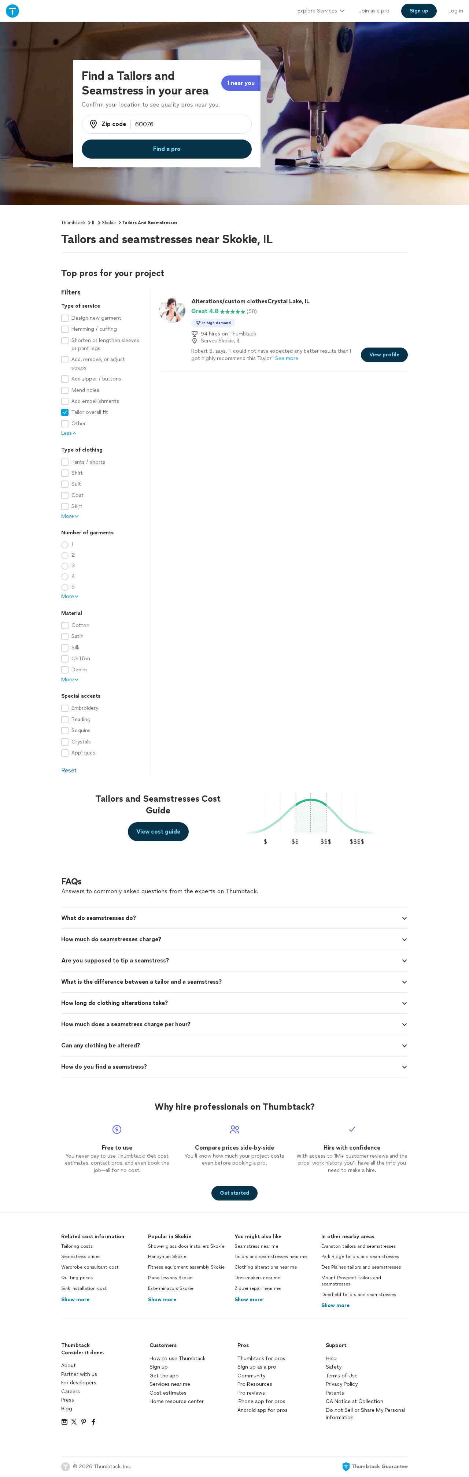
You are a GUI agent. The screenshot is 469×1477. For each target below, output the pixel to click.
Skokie (109, 222)
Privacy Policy (342, 1384)
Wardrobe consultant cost (90, 1267)
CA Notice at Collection (354, 1401)
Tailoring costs (77, 1246)
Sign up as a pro (256, 1367)
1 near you (241, 82)
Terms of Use (342, 1376)
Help (331, 1358)
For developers (78, 1383)
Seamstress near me (256, 1246)
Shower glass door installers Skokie (186, 1246)
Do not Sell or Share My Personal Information (365, 1414)
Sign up (158, 1367)
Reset (69, 770)
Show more (75, 1299)
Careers (70, 1391)
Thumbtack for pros (261, 1358)
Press (67, 1400)
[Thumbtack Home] (12, 11)
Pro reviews (251, 1393)
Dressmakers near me (257, 1277)
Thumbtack (73, 222)
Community (251, 1376)
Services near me (169, 1384)
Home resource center (176, 1401)
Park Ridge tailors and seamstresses (360, 1256)
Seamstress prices (80, 1256)
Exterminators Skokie (170, 1288)
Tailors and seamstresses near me (270, 1256)
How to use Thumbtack (177, 1358)
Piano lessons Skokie (170, 1277)
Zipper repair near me (257, 1288)
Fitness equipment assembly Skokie (186, 1267)
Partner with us (79, 1374)
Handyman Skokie (167, 1256)
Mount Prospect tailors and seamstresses (351, 1281)
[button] (234, 918)
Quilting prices (77, 1277)
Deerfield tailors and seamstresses (358, 1294)
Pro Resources (254, 1384)
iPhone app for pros (261, 1401)
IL (93, 222)
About (68, 1365)
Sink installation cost (84, 1288)
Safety (333, 1367)
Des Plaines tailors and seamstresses (361, 1267)
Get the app (164, 1376)
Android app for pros (262, 1410)
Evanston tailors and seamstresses (358, 1246)
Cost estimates (168, 1393)
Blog (66, 1409)
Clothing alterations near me (265, 1267)
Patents (335, 1393)
